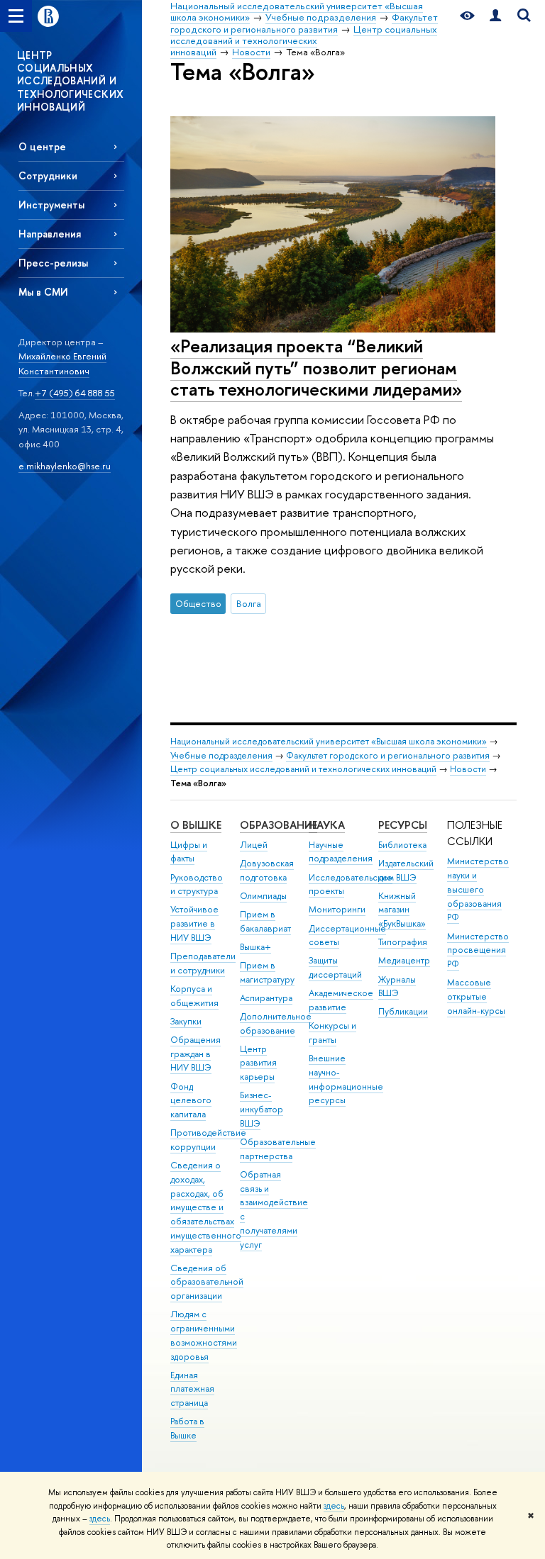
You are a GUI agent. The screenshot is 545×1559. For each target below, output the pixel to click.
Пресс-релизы (53, 262)
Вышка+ (255, 947)
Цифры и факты (188, 852)
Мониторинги (337, 909)
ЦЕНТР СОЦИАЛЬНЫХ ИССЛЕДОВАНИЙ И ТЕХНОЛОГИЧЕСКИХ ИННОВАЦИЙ (70, 80)
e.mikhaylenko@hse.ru (64, 465)
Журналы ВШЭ (397, 986)
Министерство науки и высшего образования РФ (478, 889)
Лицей (254, 845)
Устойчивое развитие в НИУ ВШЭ (194, 923)
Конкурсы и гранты (332, 1032)
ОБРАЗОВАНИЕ (278, 824)
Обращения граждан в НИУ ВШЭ (195, 1054)
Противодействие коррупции (208, 1140)
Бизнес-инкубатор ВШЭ (261, 1109)
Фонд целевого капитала (190, 1100)
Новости (468, 769)
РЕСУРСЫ (402, 824)
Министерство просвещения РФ (478, 950)
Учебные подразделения (221, 755)
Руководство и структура (196, 884)
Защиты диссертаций (335, 967)
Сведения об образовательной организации (206, 1282)
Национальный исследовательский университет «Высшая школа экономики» (328, 741)
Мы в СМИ (43, 291)
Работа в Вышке (187, 1428)
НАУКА (327, 824)
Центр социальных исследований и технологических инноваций (303, 769)
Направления (49, 233)
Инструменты (51, 204)
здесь (334, 1505)
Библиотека (402, 845)
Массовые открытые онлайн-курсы (476, 996)
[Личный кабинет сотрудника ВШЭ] (495, 16)
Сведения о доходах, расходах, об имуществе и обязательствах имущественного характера (205, 1207)
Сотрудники (47, 175)
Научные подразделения (341, 852)
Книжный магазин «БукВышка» (402, 910)
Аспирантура (266, 998)
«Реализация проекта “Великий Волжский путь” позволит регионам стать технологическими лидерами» (316, 367)
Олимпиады (263, 896)
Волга (248, 603)
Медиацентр (404, 960)
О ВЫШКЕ (195, 824)
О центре (42, 146)
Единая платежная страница (192, 1389)
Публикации (403, 1011)
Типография (402, 942)
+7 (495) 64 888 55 (75, 392)
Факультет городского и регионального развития (388, 755)
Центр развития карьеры (258, 1063)
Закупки (186, 1021)
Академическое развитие (341, 1000)
